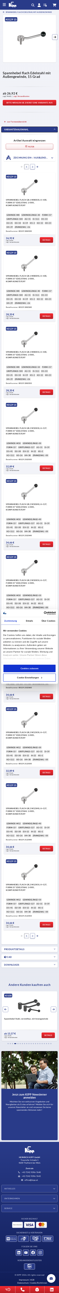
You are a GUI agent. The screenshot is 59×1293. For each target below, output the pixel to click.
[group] (29, 1016)
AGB (32, 1280)
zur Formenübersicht (17, 122)
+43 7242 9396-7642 (31, 1176)
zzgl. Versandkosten (21, 96)
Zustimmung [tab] (10, 621)
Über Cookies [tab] (48, 621)
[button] (55, 37)
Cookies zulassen (30, 668)
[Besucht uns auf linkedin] (19, 1253)
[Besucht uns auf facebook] (33, 1253)
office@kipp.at (31, 1180)
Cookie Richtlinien (38, 1283)
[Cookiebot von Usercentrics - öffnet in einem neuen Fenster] (44, 613)
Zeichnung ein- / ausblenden (31, 157)
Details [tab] (29, 621)
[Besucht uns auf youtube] (26, 1253)
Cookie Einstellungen (28, 677)
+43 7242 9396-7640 (31, 1172)
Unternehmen (12, 1198)
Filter (31, 147)
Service (8, 1208)
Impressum (24, 1280)
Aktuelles (9, 1189)
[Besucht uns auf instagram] (40, 1253)
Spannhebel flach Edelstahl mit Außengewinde (28, 12)
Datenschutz (23, 1283)
